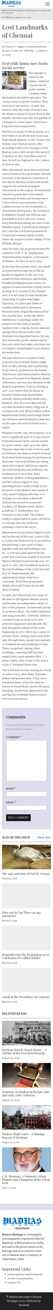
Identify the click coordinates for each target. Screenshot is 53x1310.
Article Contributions (20, 1279)
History (6, 51)
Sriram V (10, 47)
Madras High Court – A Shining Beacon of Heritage (23, 1135)
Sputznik (23, 1305)
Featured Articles (37, 47)
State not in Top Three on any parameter (21, 914)
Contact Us (14, 1283)
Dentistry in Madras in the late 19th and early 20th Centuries (25, 1093)
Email (11, 803)
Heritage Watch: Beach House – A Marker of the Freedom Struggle (24, 1051)
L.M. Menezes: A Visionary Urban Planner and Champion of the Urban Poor (26, 1179)
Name (11, 789)
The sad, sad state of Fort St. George (26, 874)
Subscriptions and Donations (25, 1275)
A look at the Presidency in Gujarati (25, 997)
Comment (14, 737)
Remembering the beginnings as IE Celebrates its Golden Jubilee (25, 956)
